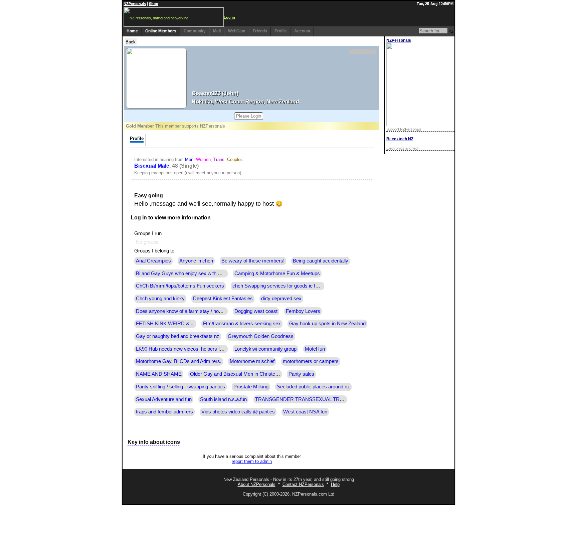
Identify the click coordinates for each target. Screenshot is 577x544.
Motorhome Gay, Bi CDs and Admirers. (178, 361)
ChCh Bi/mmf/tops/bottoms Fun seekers (180, 286)
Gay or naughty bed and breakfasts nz (177, 336)
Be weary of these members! (252, 260)
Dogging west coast (255, 311)
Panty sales (301, 374)
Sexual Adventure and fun (164, 399)
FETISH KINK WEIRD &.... (165, 323)
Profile (280, 31)
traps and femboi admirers (164, 411)
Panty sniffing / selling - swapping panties (180, 386)
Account (302, 31)
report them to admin (252, 461)
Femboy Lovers (303, 311)
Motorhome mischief (252, 361)
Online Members (160, 31)
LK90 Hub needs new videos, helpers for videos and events (200, 349)
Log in (229, 17)
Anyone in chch (196, 260)
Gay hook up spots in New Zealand (327, 323)
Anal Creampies (153, 260)
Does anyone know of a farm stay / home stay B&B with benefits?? (208, 311)
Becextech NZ (399, 139)
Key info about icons (154, 442)
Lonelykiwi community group (265, 349)
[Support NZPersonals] (419, 124)
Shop (153, 4)
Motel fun (315, 349)
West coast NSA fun (305, 411)
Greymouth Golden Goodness (261, 336)
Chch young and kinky (160, 298)
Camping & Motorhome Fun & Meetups (277, 273)
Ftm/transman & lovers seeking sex (242, 323)
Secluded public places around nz (313, 386)
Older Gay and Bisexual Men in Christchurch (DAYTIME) (252, 374)
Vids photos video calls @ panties (238, 411)
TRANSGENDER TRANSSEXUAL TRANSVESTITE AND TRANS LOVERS (338, 399)
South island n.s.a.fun (223, 399)
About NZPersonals (256, 484)
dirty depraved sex (281, 298)
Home (132, 31)
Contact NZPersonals (303, 484)
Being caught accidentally (320, 260)
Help (335, 484)
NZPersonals (135, 4)
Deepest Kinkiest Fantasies (223, 298)
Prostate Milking (250, 386)
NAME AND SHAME (159, 374)
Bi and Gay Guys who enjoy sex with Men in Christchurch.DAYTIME (210, 273)
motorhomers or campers (311, 361)
